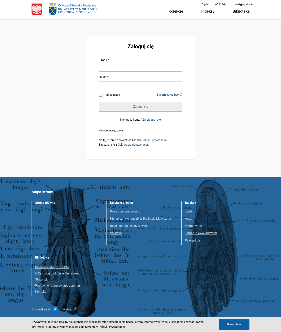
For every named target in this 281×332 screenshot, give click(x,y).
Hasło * (104, 77)
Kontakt (40, 291)
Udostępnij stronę (243, 4)
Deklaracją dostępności (133, 144)
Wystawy (116, 233)
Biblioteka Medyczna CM (52, 267)
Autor (188, 218)
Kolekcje (176, 11)
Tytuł (188, 211)
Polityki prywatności (154, 140)
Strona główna (45, 203)
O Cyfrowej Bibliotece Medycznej (57, 273)
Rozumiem (234, 324)
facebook (67, 309)
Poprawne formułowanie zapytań (57, 285)
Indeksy (207, 11)
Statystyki (42, 279)
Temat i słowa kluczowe (201, 233)
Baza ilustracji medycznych (128, 226)
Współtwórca (194, 226)
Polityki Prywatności (112, 327)
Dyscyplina (192, 240)
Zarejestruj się (151, 119)
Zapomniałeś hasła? (169, 94)
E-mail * (104, 60)
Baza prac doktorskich (125, 211)
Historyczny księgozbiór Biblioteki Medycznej (140, 218)
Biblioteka (241, 11)
